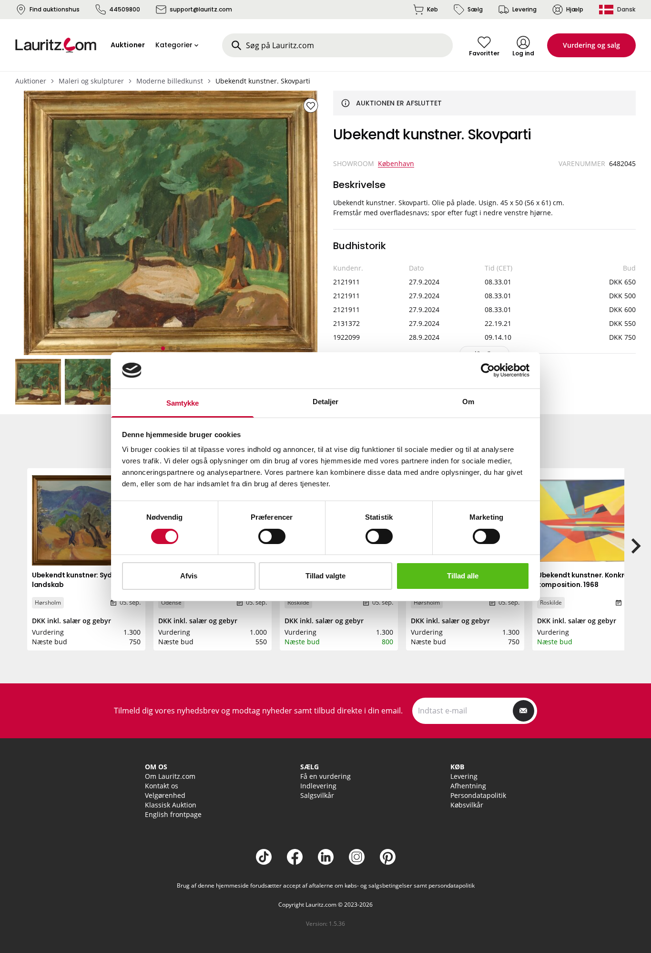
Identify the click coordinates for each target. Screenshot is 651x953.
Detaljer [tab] (326, 402)
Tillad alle (462, 576)
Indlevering (318, 785)
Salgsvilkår (317, 795)
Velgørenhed (165, 795)
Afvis (188, 576)
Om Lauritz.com (170, 776)
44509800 (124, 9)
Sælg (475, 9)
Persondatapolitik (478, 795)
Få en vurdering (325, 776)
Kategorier (174, 45)
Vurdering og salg (591, 45)
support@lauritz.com (201, 9)
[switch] (271, 536)
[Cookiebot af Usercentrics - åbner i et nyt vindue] (487, 370)
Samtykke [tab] (182, 403)
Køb (432, 9)
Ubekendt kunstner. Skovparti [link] (262, 80)
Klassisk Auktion (170, 804)
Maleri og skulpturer (91, 80)
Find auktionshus (55, 9)
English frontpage (173, 814)
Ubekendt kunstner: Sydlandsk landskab (83, 579)
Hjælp (574, 9)
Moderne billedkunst (169, 80)
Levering (524, 9)
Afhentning (468, 785)
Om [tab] (468, 402)
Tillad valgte (325, 576)
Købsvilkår (466, 804)
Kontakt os (161, 785)
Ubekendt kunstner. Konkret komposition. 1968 (584, 579)
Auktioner (30, 80)
